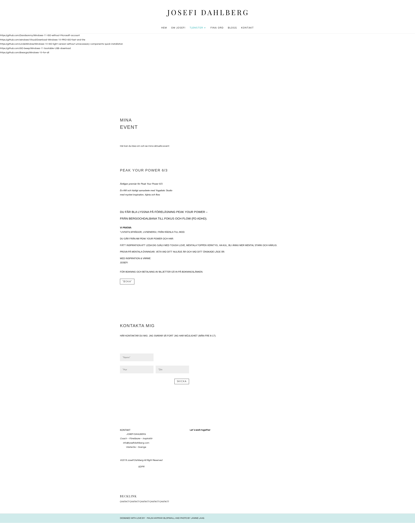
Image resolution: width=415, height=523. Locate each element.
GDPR (141, 467)
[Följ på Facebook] (164, 430)
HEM (164, 28)
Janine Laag (197, 518)
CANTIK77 (124, 502)
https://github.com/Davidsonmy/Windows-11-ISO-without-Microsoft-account (40, 35)
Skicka (182, 381)
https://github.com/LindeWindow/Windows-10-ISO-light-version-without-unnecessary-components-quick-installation (61, 44)
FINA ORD (217, 28)
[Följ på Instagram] (177, 430)
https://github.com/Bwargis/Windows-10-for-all (24, 52)
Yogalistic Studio (164, 190)
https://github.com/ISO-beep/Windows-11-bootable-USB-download (35, 48)
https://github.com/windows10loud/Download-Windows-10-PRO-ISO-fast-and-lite (42, 40)
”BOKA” (127, 281)
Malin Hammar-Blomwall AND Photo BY (169, 518)
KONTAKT (247, 28)
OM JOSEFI (178, 28)
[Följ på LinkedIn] (171, 430)
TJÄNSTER (196, 28)
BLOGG (232, 28)
